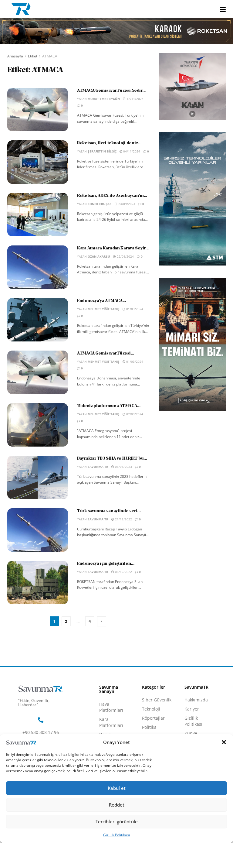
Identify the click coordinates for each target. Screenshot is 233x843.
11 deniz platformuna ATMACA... (108, 406)
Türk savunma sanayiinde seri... (108, 511)
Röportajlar (153, 718)
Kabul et (117, 788)
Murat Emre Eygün (104, 99)
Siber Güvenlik (156, 700)
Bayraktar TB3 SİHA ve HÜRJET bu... (112, 458)
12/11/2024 (135, 99)
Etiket (32, 56)
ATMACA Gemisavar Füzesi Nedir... (111, 90)
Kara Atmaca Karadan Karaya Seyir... (113, 248)
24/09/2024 (126, 204)
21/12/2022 (123, 519)
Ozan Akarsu (99, 256)
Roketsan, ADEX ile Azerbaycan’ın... (112, 196)
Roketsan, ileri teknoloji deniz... (109, 143)
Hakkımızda (196, 700)
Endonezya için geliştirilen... (105, 563)
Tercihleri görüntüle (117, 821)
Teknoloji (151, 709)
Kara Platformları (111, 722)
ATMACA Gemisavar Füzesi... (105, 353)
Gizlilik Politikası (116, 835)
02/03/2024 (134, 414)
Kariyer (191, 709)
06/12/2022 (123, 572)
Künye (190, 733)
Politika (149, 727)
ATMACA (49, 56)
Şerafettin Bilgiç (102, 151)
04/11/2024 (131, 151)
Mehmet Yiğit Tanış (104, 309)
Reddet (116, 805)
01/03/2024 (134, 309)
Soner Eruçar (100, 204)
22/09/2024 (125, 256)
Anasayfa (15, 56)
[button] (224, 742)
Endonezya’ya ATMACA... (101, 301)
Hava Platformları (111, 707)
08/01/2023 (123, 466)
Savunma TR (98, 466)
